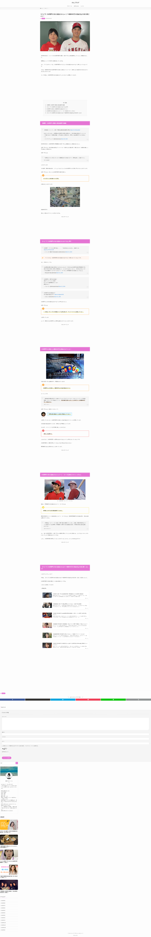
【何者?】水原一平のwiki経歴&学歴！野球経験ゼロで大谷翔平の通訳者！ (68, 593)
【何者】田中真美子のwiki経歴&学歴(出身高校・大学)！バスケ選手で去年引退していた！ (70, 614)
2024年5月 (3, 910)
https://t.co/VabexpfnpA (75, 129)
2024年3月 (3, 915)
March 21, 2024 (69, 251)
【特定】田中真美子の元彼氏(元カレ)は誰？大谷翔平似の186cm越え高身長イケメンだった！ (70, 644)
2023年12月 (3, 922)
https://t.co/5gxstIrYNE (59, 294)
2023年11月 (3, 925)
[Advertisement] (65, 88)
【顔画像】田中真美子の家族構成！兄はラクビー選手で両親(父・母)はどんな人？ (70, 623)
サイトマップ (71, 933)
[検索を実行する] (17, 763)
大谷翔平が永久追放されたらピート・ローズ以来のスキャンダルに (61, 110)
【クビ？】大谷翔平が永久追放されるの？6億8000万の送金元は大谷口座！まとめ (64, 112)
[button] (12, 700)
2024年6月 (3, 907)
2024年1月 (3, 920)
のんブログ (75, 2)
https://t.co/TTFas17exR (49, 249)
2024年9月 (3, 900)
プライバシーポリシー (78, 933)
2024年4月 (3, 912)
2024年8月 (3, 903)
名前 (3, 732)
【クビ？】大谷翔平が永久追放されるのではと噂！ (57, 106)
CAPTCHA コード (5, 751)
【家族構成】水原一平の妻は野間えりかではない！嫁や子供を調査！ (67, 603)
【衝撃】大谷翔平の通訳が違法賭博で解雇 (56, 105)
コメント (4, 716)
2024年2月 (3, 917)
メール (3, 736)
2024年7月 (3, 905)
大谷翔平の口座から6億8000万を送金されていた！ (57, 108)
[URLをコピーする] (138, 700)
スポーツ (43, 18)
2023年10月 (3, 927)
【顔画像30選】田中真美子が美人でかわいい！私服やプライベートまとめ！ (69, 634)
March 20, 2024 (64, 138)
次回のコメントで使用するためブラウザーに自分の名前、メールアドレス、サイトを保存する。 (21, 745)
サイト (3, 741)
